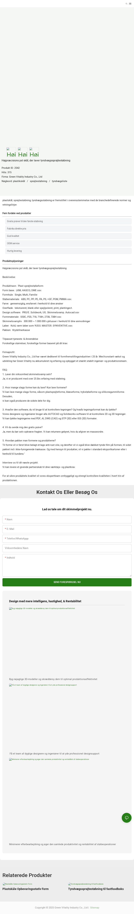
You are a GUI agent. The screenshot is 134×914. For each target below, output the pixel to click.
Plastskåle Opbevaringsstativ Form (25, 889)
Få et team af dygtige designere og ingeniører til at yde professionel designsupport (54, 753)
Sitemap (94, 907)
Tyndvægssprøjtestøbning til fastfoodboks (96, 889)
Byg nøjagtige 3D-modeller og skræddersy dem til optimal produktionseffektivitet (53, 679)
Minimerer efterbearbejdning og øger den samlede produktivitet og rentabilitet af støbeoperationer (62, 844)
